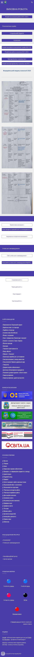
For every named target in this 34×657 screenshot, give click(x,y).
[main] (17, 9)
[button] (2, 2)
